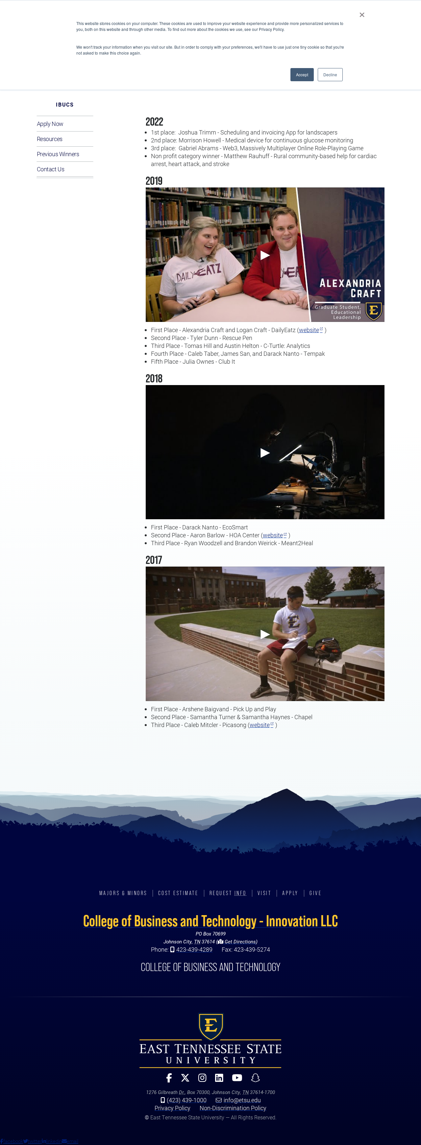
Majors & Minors (123, 893)
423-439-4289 (194, 949)
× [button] (362, 12)
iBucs (65, 104)
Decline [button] (330, 74)
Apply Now (50, 124)
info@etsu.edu (242, 1100)
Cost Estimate (178, 893)
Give (316, 893)
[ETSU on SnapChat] (253, 1080)
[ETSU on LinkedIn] (216, 1080)
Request (228, 893)
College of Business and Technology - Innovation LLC (210, 921)
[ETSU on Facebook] (166, 1080)
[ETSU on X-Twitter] (182, 1080)
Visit (265, 893)
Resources (49, 139)
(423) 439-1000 (187, 1100)
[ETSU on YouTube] (234, 1080)
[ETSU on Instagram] (199, 1080)
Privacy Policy (172, 1108)
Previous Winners (58, 154)
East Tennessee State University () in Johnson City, (210, 1040)
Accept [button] (302, 74)
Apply (290, 893)
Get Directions (239, 941)
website (309, 330)
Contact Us (50, 169)
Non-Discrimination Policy (233, 1108)
